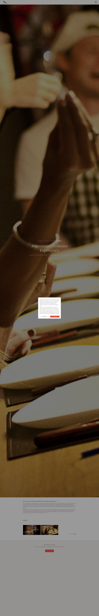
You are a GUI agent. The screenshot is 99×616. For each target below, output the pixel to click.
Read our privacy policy (55, 313)
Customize (44, 316)
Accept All (55, 316)
